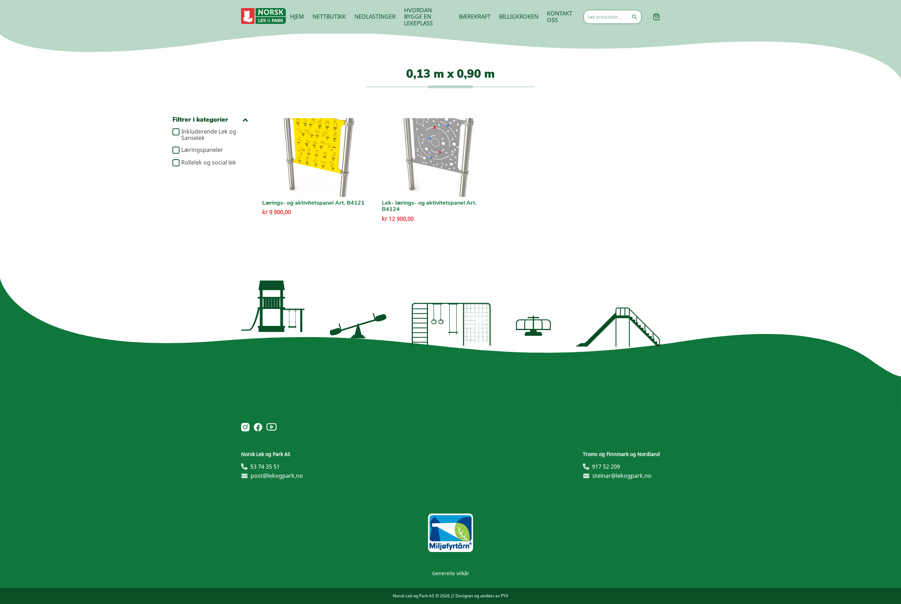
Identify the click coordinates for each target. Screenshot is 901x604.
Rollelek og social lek (208, 162)
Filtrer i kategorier (200, 119)
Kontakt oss (559, 16)
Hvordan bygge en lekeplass (418, 16)
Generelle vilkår (450, 573)
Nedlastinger (375, 16)
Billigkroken (518, 16)
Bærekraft (475, 16)
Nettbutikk (329, 16)
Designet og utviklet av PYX (481, 596)
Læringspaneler (202, 150)
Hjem (297, 16)
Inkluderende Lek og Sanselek (208, 134)
